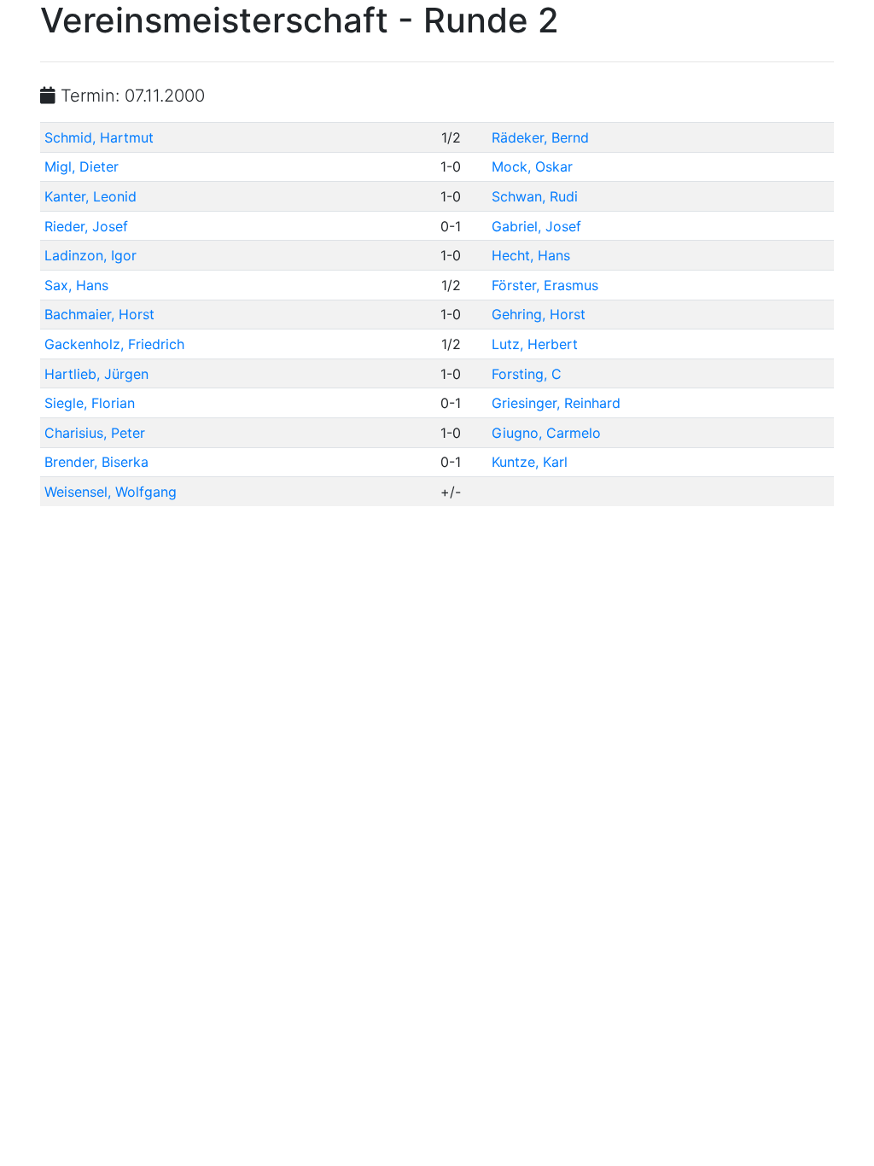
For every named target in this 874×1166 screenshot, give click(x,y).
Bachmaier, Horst (99, 314)
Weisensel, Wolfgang (110, 491)
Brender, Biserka (96, 461)
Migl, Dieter (81, 166)
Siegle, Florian (89, 402)
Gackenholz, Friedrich (114, 344)
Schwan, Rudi (535, 196)
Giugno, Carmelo (546, 432)
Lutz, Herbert (535, 344)
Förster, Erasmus (545, 285)
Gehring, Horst (539, 314)
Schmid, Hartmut (99, 137)
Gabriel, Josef (536, 226)
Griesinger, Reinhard (556, 402)
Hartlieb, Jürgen (96, 373)
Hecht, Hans (531, 255)
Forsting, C (527, 373)
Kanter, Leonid (90, 196)
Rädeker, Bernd (540, 137)
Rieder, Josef (86, 226)
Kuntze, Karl (530, 461)
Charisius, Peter (94, 432)
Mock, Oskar (532, 166)
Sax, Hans (76, 285)
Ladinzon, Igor (90, 255)
